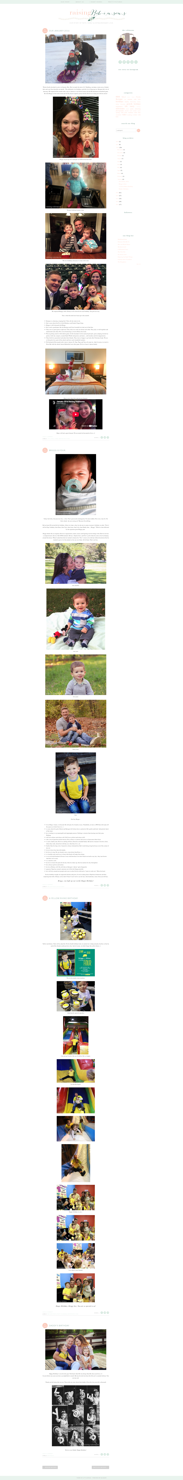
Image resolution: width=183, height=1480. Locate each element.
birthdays (53, 886)
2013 (117, 198)
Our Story (65, 2)
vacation (118, 115)
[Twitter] (124, 62)
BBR (48, 886)
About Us (80, 2)
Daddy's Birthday (59, 1325)
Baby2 (124, 97)
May (118, 167)
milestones (60, 886)
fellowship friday (135, 102)
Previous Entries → (100, 1467)
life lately (50, 438)
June (118, 164)
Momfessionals (122, 247)
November (120, 152)
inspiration (119, 106)
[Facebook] (120, 62)
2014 (117, 195)
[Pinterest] (128, 62)
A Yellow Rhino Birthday (63, 898)
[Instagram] (132, 62)
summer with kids (134, 112)
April (118, 170)
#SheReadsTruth (122, 239)
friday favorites (120, 104)
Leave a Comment (47, 436)
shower (127, 111)
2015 (117, 192)
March (119, 173)
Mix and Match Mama (124, 244)
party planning (62, 1314)
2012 (117, 201)
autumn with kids (134, 99)
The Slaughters (122, 262)
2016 (117, 147)
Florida (138, 97)
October (119, 155)
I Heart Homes (96, 2)
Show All (139, 264)
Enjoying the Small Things (125, 257)
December (120, 150)
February (119, 176)
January (120, 179)
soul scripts (133, 111)
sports (139, 110)
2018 (117, 141)
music (127, 109)
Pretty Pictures (115, 2)
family (127, 102)
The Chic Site (121, 252)
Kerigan (119, 99)
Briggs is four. (57, 450)
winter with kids (64, 438)
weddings (130, 115)
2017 (117, 144)
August (119, 158)
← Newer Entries (50, 1467)
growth (129, 103)
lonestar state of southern (125, 259)
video (56, 438)
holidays (137, 103)
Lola (125, 99)
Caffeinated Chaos (123, 249)
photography (120, 111)
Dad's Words (131, 97)
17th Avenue (87, 1478)
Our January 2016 (59, 31)
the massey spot (122, 254)
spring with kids (121, 112)
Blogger (103, 1478)
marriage (139, 106)
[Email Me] (136, 62)
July (118, 161)
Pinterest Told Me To (123, 242)
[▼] (117, 179)
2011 (117, 204)
